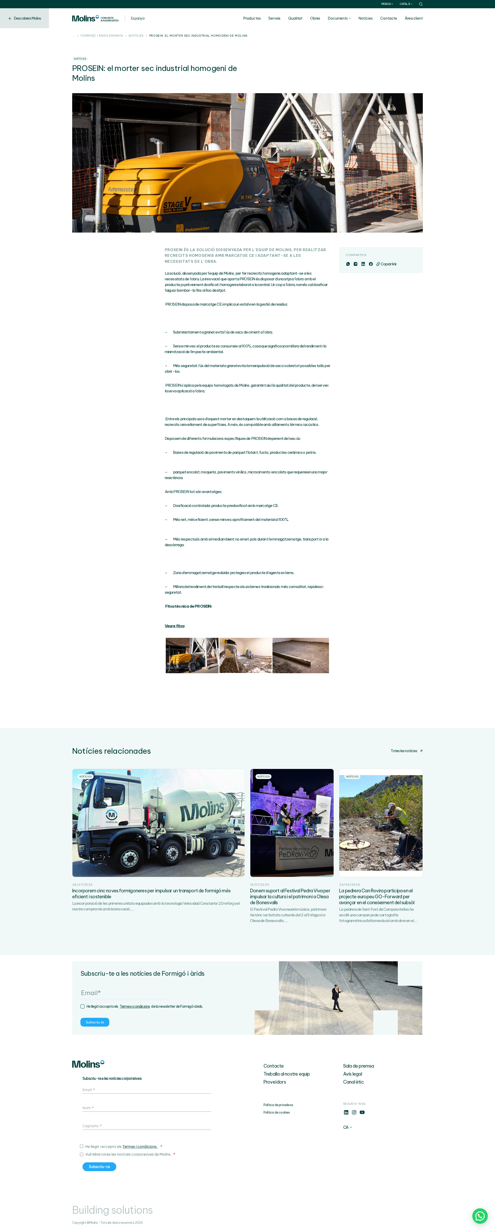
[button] (480, 1216)
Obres (315, 18)
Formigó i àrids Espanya (102, 35)
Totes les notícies (404, 751)
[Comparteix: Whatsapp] (348, 264)
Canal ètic (353, 1082)
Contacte (388, 18)
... (73, 35)
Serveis (274, 18)
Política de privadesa (278, 1105)
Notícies (366, 18)
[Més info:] (346, 1113)
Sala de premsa (358, 1066)
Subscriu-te (95, 1022)
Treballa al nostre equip (286, 1074)
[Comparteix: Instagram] (355, 264)
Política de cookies (276, 1112)
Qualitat (295, 18)
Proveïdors (274, 1082)
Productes (252, 18)
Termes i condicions (135, 1006)
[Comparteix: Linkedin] (363, 264)
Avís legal (352, 1074)
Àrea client (414, 18)
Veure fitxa (174, 625)
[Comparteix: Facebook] (370, 264)
